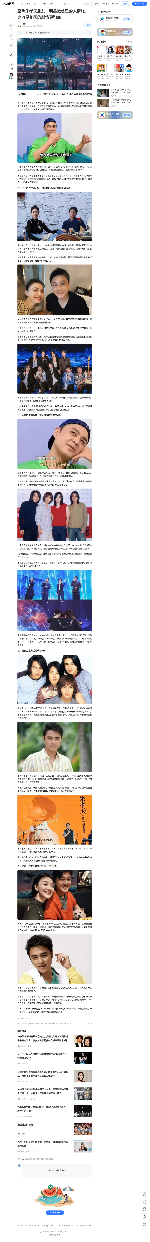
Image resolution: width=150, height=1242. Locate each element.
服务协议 (37, 1226)
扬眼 (19, 1134)
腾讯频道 (85, 1226)
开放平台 (50, 1226)
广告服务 (57, 1226)
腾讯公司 (52, 1235)
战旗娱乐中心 (22, 1046)
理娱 (19, 1063)
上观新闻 (20, 1151)
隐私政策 (44, 1226)
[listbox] (54, 1091)
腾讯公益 (71, 1226)
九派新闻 (20, 1081)
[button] (126, 19)
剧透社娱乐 (21, 1116)
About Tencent (29, 1226)
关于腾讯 (20, 1226)
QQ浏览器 (78, 1226)
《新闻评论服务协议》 (47, 1159)
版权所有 (57, 1235)
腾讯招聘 (64, 1226)
